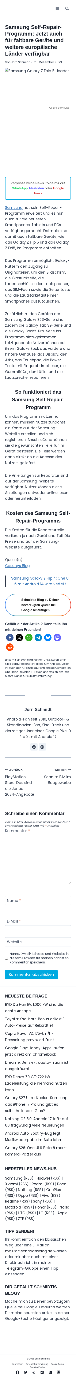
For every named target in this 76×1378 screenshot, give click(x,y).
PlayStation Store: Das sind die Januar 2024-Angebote (19, 782)
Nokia (64, 1207)
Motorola (13, 1207)
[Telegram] (33, 1372)
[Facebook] (17, 1372)
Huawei (43, 1178)
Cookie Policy (57, 1364)
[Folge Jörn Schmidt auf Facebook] (34, 747)
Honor (40, 1207)
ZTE (21, 1218)
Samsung (14, 207)
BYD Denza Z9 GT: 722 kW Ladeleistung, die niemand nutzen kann (36, 1083)
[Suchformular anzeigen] (67, 8)
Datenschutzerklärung (37, 1364)
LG (41, 1213)
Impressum (17, 1364)
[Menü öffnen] (57, 8)
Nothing (25, 1189)
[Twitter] (25, 1372)
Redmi (37, 1184)
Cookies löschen (38, 1367)
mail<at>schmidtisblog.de (28, 1251)
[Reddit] (42, 1372)
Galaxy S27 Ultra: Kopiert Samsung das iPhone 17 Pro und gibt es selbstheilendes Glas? (36, 1104)
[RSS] (50, 1372)
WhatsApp (20, 188)
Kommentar (17, 830)
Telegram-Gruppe (21, 1268)
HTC (21, 1213)
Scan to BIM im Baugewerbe (57, 776)
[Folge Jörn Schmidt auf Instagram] (42, 747)
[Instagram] (58, 1372)
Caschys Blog (17, 565)
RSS (28, 1178)
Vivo (45, 1195)
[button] (10, 637)
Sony (37, 1201)
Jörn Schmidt (20, 62)
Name (14, 900)
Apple (62, 1213)
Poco (61, 1184)
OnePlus (53, 1189)
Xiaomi (11, 1184)
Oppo (23, 1195)
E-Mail (14, 921)
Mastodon (36, 188)
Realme (12, 1201)
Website (14, 942)
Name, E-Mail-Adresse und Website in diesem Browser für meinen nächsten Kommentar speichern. (39, 958)
